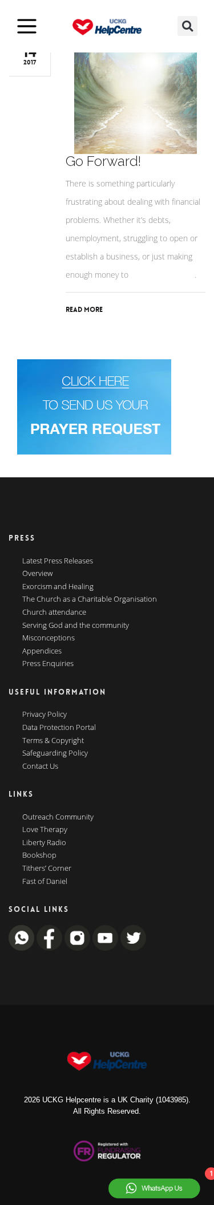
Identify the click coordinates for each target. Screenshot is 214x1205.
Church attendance (54, 612)
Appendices (42, 651)
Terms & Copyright (53, 740)
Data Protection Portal (59, 727)
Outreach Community (58, 817)
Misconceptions (48, 638)
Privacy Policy (44, 714)
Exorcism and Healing (58, 586)
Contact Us (40, 766)
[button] (187, 26)
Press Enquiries (48, 663)
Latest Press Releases (57, 561)
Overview (37, 573)
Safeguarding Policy (55, 753)
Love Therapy (44, 829)
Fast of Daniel (44, 881)
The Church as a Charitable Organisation (89, 599)
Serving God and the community (75, 625)
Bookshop (39, 855)
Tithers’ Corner (46, 868)
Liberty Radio (44, 842)
